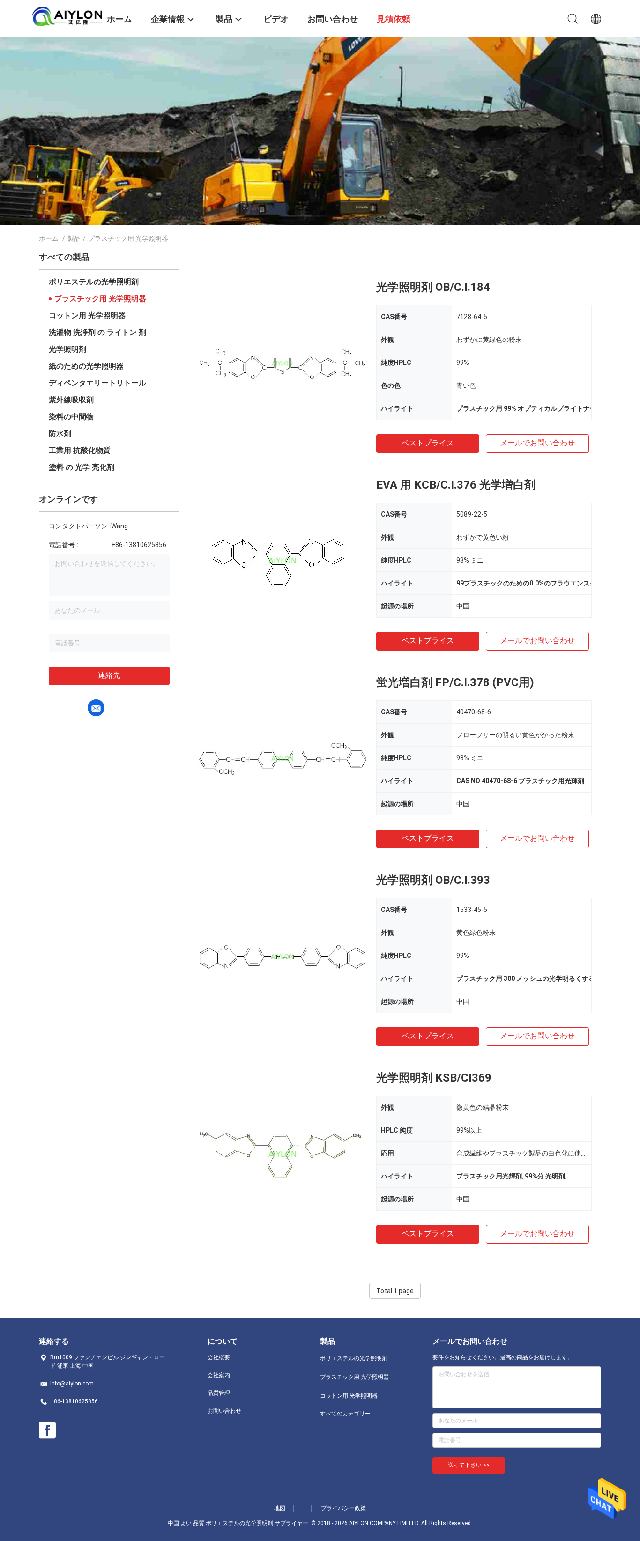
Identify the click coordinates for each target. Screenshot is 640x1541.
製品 (74, 238)
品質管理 (219, 1393)
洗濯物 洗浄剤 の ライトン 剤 (97, 332)
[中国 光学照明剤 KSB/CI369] (282, 1153)
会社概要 (219, 1357)
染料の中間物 (71, 416)
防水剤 (60, 433)
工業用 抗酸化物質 (80, 450)
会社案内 (219, 1375)
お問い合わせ (224, 1411)
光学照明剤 (67, 349)
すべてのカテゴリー (345, 1413)
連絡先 (109, 675)
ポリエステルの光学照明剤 (94, 281)
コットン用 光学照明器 (87, 315)
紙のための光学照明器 (86, 366)
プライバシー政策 (343, 1508)
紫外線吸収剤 (71, 399)
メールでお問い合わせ (537, 442)
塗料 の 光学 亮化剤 (81, 467)
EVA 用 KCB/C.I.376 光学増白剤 (456, 484)
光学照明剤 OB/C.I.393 (433, 880)
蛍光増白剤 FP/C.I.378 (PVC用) (455, 682)
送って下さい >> (469, 1465)
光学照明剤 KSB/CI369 (433, 1077)
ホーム (49, 238)
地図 (279, 1508)
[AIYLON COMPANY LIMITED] (67, 16)
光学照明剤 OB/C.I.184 (433, 287)
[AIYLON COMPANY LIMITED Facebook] (47, 1430)
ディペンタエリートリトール (97, 382)
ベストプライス (428, 442)
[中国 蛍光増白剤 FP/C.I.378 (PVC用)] (282, 758)
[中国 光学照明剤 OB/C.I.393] (282, 956)
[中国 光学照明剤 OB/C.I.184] (282, 363)
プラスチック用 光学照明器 (100, 298)
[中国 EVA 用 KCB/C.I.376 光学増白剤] (282, 560)
